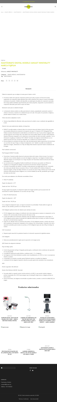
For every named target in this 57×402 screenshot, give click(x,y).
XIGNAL (9, 349)
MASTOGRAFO (8, 76)
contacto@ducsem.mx (6, 384)
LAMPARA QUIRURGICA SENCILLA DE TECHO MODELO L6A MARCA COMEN (28, 353)
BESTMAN (10, 316)
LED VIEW (28, 316)
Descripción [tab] (28, 89)
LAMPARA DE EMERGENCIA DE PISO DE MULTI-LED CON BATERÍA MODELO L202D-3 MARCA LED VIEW (28, 320)
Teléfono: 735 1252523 (6, 386)
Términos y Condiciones (23, 399)
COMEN (28, 349)
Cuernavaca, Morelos (6, 382)
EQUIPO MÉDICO (8, 12)
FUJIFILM (3, 60)
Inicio (2, 12)
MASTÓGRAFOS (17, 12)
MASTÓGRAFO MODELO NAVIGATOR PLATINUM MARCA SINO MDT (47, 349)
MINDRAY (47, 316)
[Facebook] (30, 371)
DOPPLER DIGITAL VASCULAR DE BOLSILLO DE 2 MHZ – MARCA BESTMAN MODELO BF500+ (9, 319)
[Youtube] (32, 371)
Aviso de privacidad (34, 399)
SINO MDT (47, 346)
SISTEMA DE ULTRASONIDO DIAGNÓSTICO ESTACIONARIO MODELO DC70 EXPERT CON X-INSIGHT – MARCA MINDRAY (47, 320)
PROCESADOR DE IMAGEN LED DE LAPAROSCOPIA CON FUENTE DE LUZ (9, 353)
